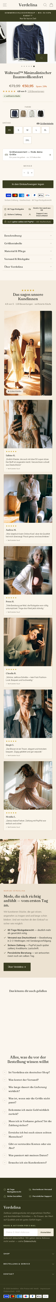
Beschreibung (13, 235)
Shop (7, 1254)
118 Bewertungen (36, 91)
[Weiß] (32, 114)
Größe (7, 123)
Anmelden (45, 1232)
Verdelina (28, 4)
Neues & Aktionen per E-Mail (20, 1226)
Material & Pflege (15, 251)
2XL (27, 140)
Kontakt (9, 1274)
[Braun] (23, 114)
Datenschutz (30, 1241)
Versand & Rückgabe (17, 258)
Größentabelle (13, 243)
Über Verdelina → (17, 966)
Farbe (28, 107)
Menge (28, 166)
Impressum (45, 1288)
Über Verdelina (13, 266)
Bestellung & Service (17, 1264)
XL (45, 130)
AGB (18, 1291)
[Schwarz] (41, 114)
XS (9, 130)
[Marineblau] (15, 114)
